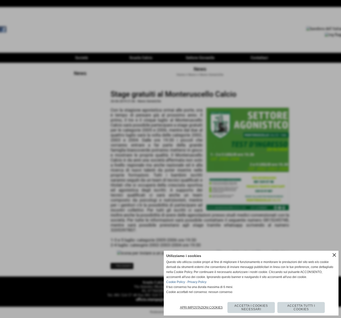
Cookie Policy (175, 282)
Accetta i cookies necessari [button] (251, 307)
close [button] (334, 255)
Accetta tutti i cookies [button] (301, 307)
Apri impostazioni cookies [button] (201, 307)
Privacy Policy (196, 282)
